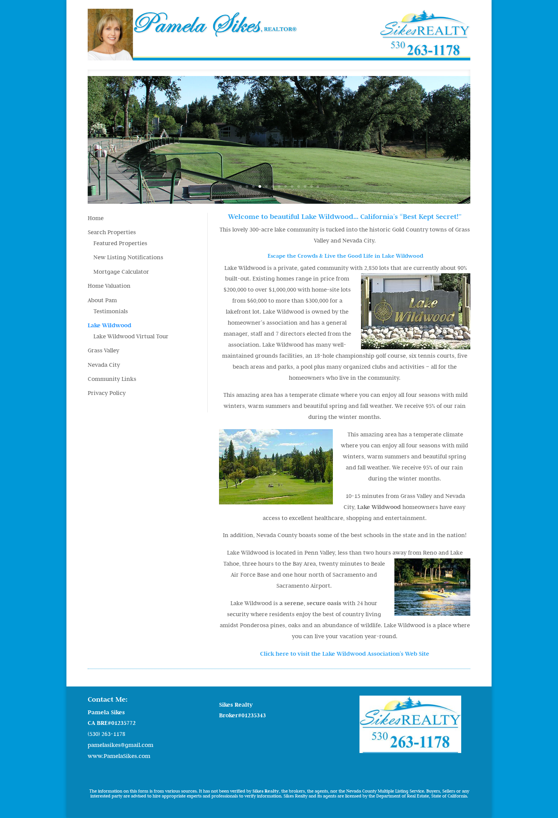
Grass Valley (103, 350)
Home (96, 218)
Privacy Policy (107, 392)
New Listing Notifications (128, 257)
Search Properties (112, 232)
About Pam (102, 300)
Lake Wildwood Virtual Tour (131, 336)
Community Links (112, 378)
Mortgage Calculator (121, 271)
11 (305, 186)
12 (311, 186)
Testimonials (110, 311)
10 (298, 186)
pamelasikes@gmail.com (120, 744)
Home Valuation (109, 285)
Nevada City (104, 364)
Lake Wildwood (109, 325)
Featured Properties (120, 243)
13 (318, 186)
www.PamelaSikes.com (119, 755)
